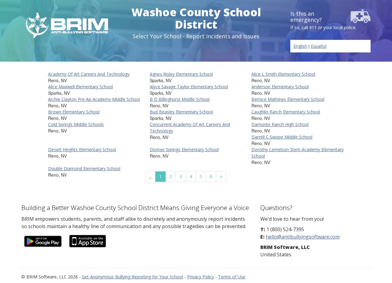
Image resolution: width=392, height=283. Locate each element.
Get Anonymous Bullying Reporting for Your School (132, 277)
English (300, 46)
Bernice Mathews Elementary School (287, 99)
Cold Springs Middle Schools (76, 124)
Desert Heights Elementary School (82, 149)
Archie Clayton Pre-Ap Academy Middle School (94, 99)
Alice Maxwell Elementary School (80, 87)
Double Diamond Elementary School (84, 168)
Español (318, 46)
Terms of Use (231, 277)
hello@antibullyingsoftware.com (303, 236)
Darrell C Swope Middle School (281, 137)
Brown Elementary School (74, 112)
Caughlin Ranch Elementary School (285, 112)
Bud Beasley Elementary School (181, 112)
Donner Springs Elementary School (184, 149)
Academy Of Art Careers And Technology (89, 74)
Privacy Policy (200, 277)
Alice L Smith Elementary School (283, 74)
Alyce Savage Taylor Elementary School (189, 87)
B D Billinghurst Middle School (179, 99)
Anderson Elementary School (280, 87)
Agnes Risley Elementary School (181, 74)
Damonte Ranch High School (280, 124)
